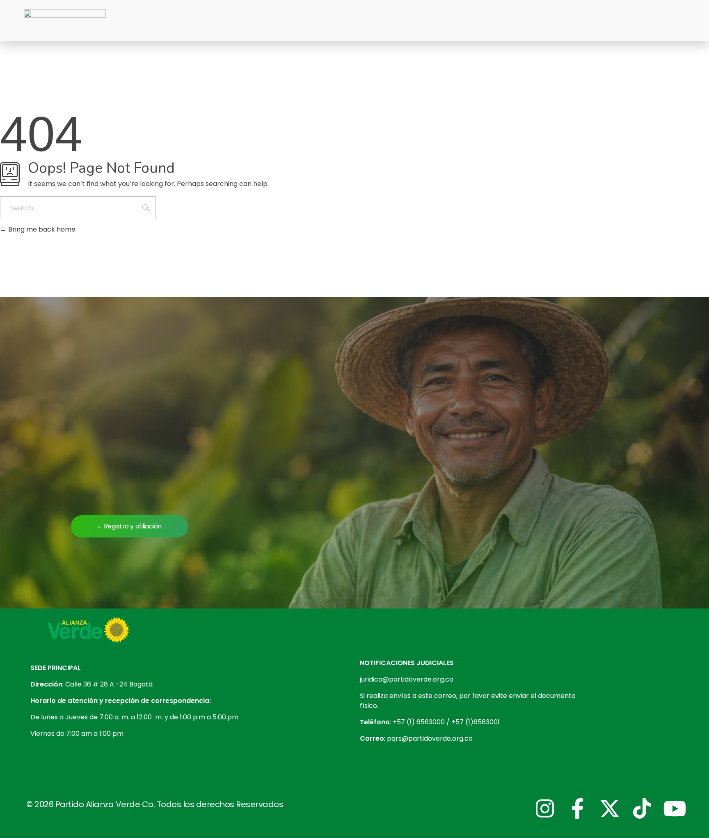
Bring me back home (41, 229)
